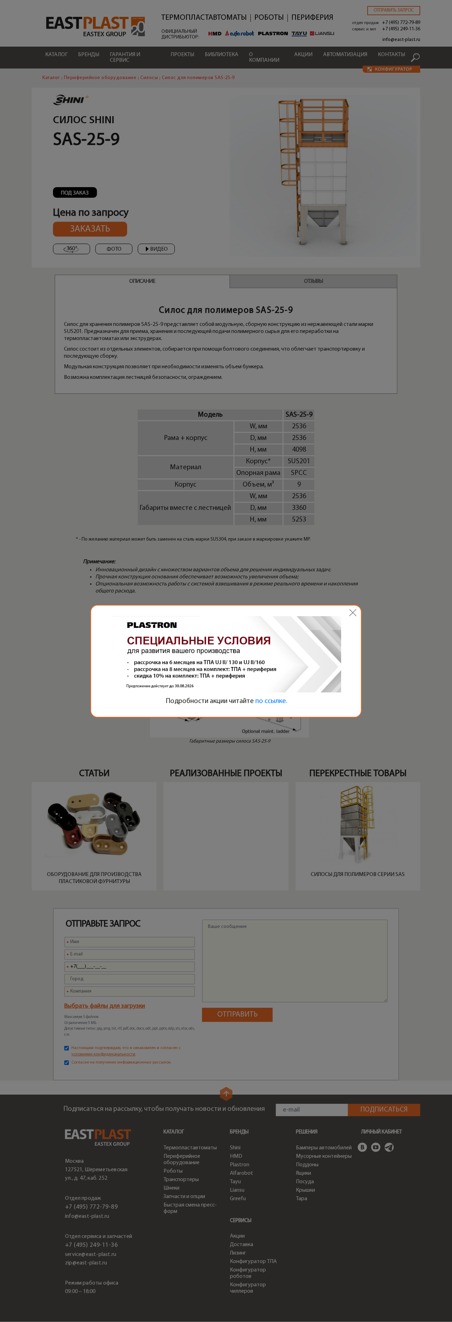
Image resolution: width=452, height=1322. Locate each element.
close (352, 612)
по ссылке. (271, 701)
